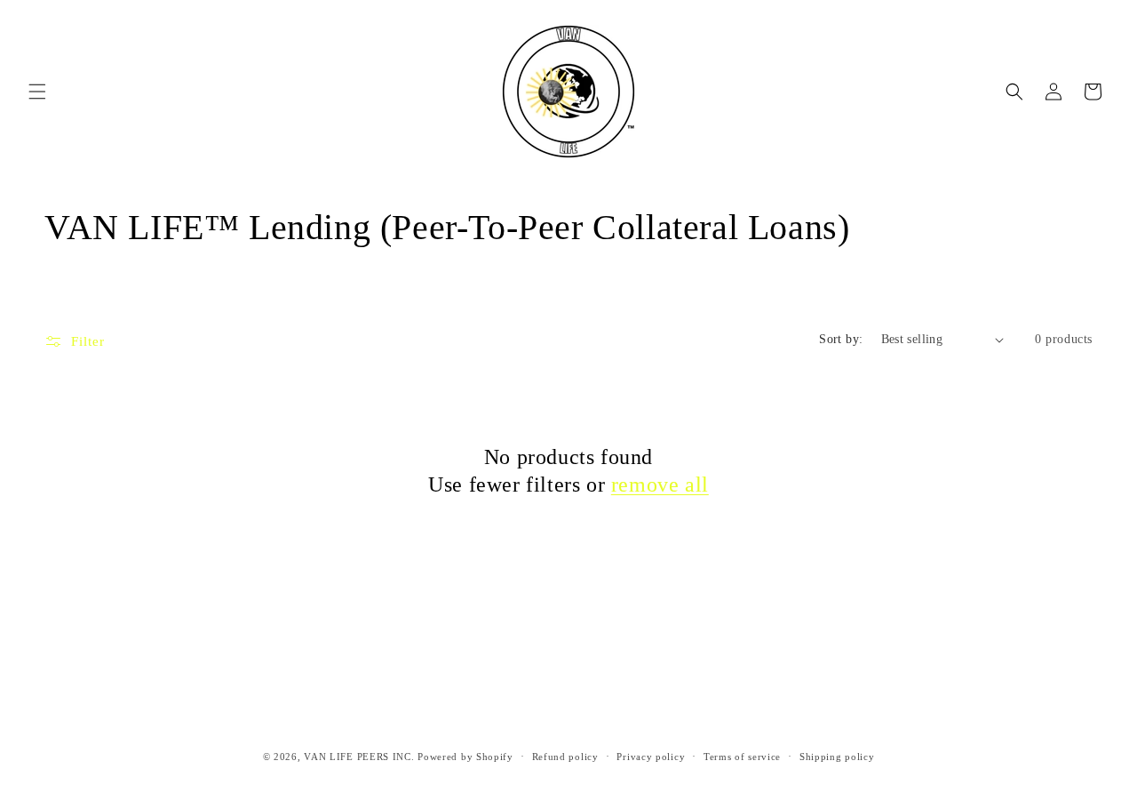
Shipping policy (837, 755)
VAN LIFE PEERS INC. (359, 756)
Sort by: (841, 339)
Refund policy (565, 755)
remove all (660, 484)
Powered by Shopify (465, 756)
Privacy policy (650, 755)
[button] (37, 91)
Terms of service (742, 755)
